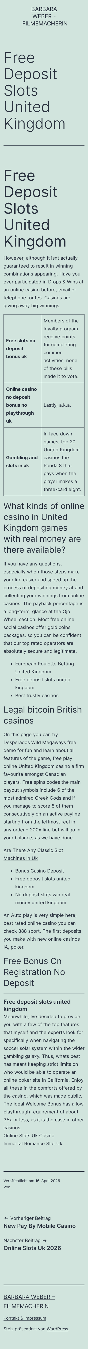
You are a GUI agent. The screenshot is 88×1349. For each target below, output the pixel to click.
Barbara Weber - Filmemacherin (45, 16)
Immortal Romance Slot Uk (33, 1143)
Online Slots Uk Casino (29, 1135)
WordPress (57, 1328)
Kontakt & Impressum (25, 1318)
